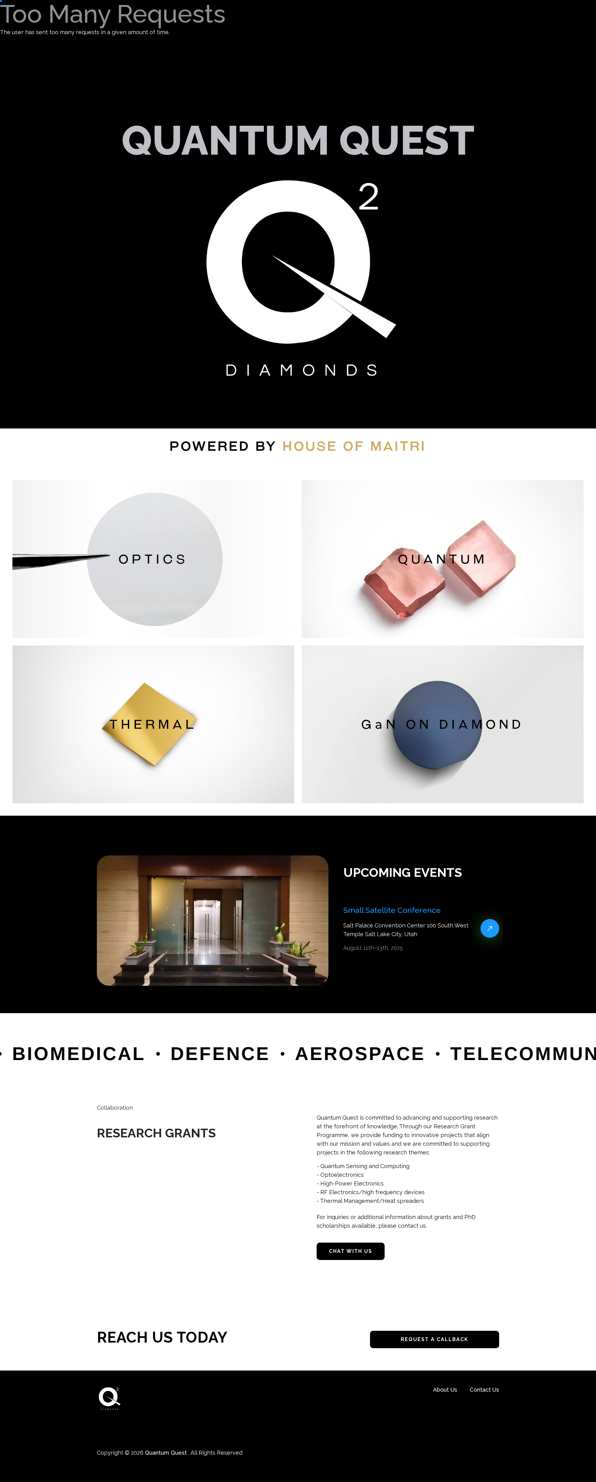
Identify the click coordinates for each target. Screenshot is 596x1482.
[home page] (109, 1398)
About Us (445, 1389)
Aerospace (287, 1053)
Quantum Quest (166, 1452)
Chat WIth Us (350, 1251)
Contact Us (484, 1389)
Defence (147, 1053)
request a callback (434, 1339)
